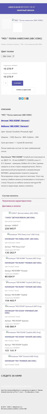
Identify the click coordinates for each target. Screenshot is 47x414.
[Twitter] (22, 98)
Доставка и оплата (11, 206)
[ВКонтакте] (20, 98)
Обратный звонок (25, 10)
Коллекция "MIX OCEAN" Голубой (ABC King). (23, 337)
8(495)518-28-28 (11, 386)
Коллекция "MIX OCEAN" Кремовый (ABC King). (21, 312)
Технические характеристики (16, 200)
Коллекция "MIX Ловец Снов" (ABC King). (22, 239)
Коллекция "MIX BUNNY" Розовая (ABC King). (23, 263)
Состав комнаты (10, 195)
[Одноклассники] (25, 98)
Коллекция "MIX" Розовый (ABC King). (21, 361)
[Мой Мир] (27, 98)
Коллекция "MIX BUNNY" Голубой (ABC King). (23, 287)
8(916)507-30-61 (25, 386)
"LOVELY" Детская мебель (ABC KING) (20, 218)
